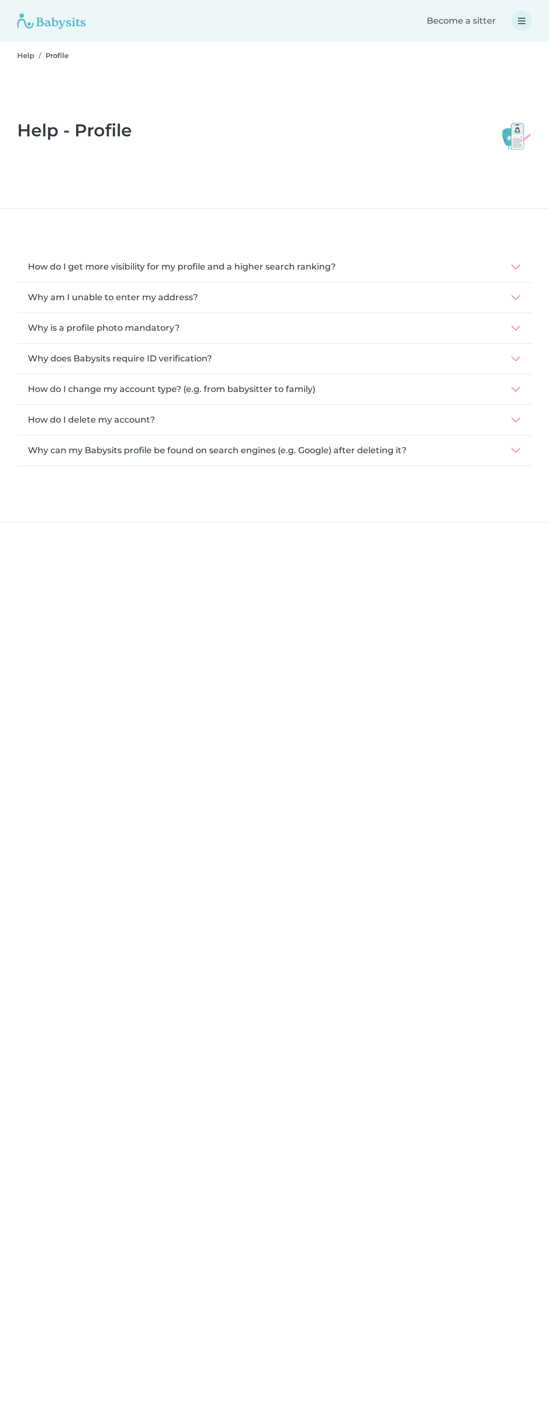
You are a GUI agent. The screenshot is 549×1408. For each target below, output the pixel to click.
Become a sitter (461, 21)
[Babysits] (51, 21)
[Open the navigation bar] (521, 21)
